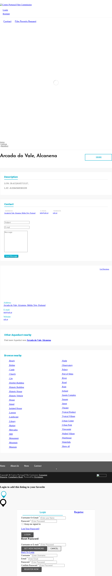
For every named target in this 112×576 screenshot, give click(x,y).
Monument (14, 438)
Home (2, 142)
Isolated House (15, 408)
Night (64, 361)
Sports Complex (68, 395)
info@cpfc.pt (44, 213)
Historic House (15, 391)
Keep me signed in (32, 524)
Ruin (63, 387)
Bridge (12, 365)
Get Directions (104, 269)
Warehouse (66, 438)
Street (64, 403)
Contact (7, 21)
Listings (4, 144)
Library (12, 421)
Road (64, 382)
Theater (65, 408)
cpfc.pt (55, 213)
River (64, 378)
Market (12, 425)
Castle (11, 369)
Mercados (13, 430)
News (26, 466)
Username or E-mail (30, 544)
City (11, 378)
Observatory (67, 365)
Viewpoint (66, 429)
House (12, 400)
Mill (11, 434)
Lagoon (12, 412)
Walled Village (68, 433)
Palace (64, 369)
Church (12, 374)
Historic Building (16, 387)
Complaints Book (15, 477)
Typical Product (68, 412)
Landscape (13, 417)
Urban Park (66, 425)
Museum (13, 447)
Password (25, 521)
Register (6, 14)
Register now (31, 569)
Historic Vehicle (16, 396)
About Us (15, 466)
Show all (65, 446)
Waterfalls (66, 442)
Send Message (11, 256)
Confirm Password (29, 565)
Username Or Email (29, 518)
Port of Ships (67, 374)
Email (23, 559)
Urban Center (67, 421)
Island (11, 404)
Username (25, 555)
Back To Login (27, 552)
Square (64, 399)
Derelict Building (16, 383)
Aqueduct (4, 146)
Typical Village (68, 416)
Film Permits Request (25, 21)
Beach (12, 361)
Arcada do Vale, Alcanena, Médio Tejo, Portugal (19, 213)
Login (5, 10)
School (64, 391)
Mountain (13, 442)
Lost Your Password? (30, 529)
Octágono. (38, 477)
